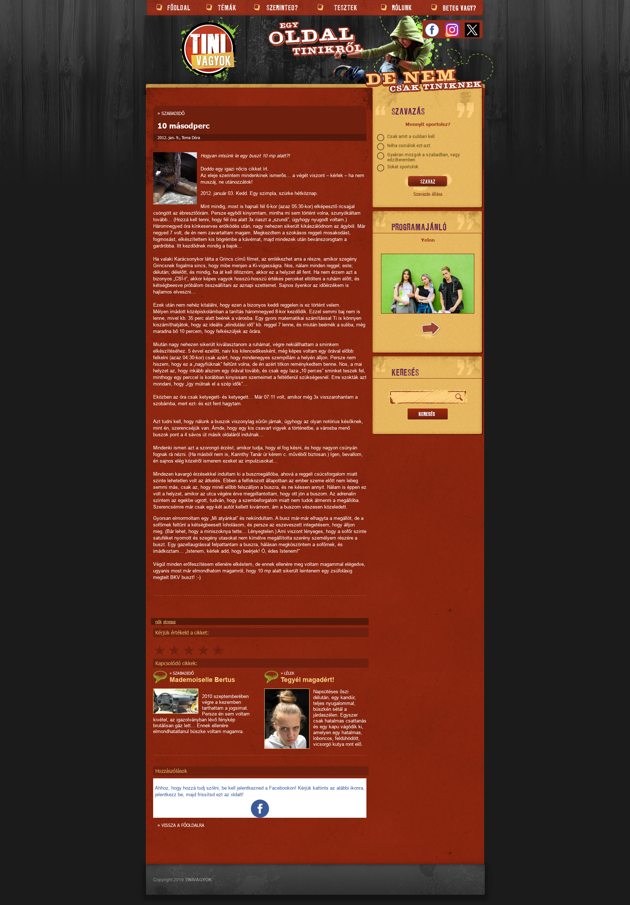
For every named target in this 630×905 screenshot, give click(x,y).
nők (158, 621)
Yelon (428, 240)
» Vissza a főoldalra (181, 825)
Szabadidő (173, 113)
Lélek (289, 673)
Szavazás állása (427, 194)
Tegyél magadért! (307, 679)
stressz (169, 621)
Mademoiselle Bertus (202, 679)
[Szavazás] (428, 182)
